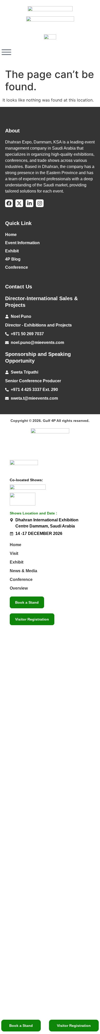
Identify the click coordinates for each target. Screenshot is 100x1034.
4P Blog (13, 259)
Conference (16, 267)
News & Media (23, 571)
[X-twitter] (19, 203)
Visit (14, 553)
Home (11, 234)
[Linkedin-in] (29, 203)
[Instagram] (40, 203)
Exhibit (12, 251)
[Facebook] (9, 203)
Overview (19, 588)
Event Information (22, 243)
